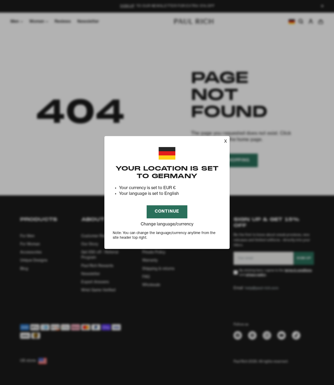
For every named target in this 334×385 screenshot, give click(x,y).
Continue (167, 211)
